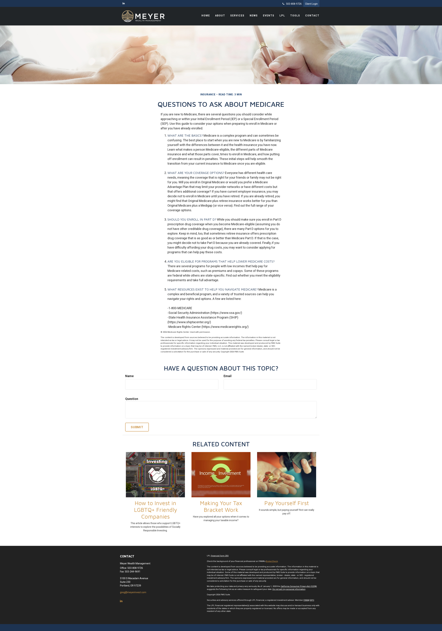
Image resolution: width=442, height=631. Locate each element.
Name (129, 376)
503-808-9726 (294, 3)
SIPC (312, 600)
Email (228, 376)
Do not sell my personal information (288, 589)
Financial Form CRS (220, 556)
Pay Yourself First (286, 503)
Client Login (311, 3)
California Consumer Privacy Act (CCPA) (299, 586)
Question (131, 399)
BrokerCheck (272, 561)
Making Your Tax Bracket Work (221, 506)
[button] (220, 15)
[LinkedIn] (124, 3)
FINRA (306, 600)
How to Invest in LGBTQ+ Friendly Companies (155, 510)
